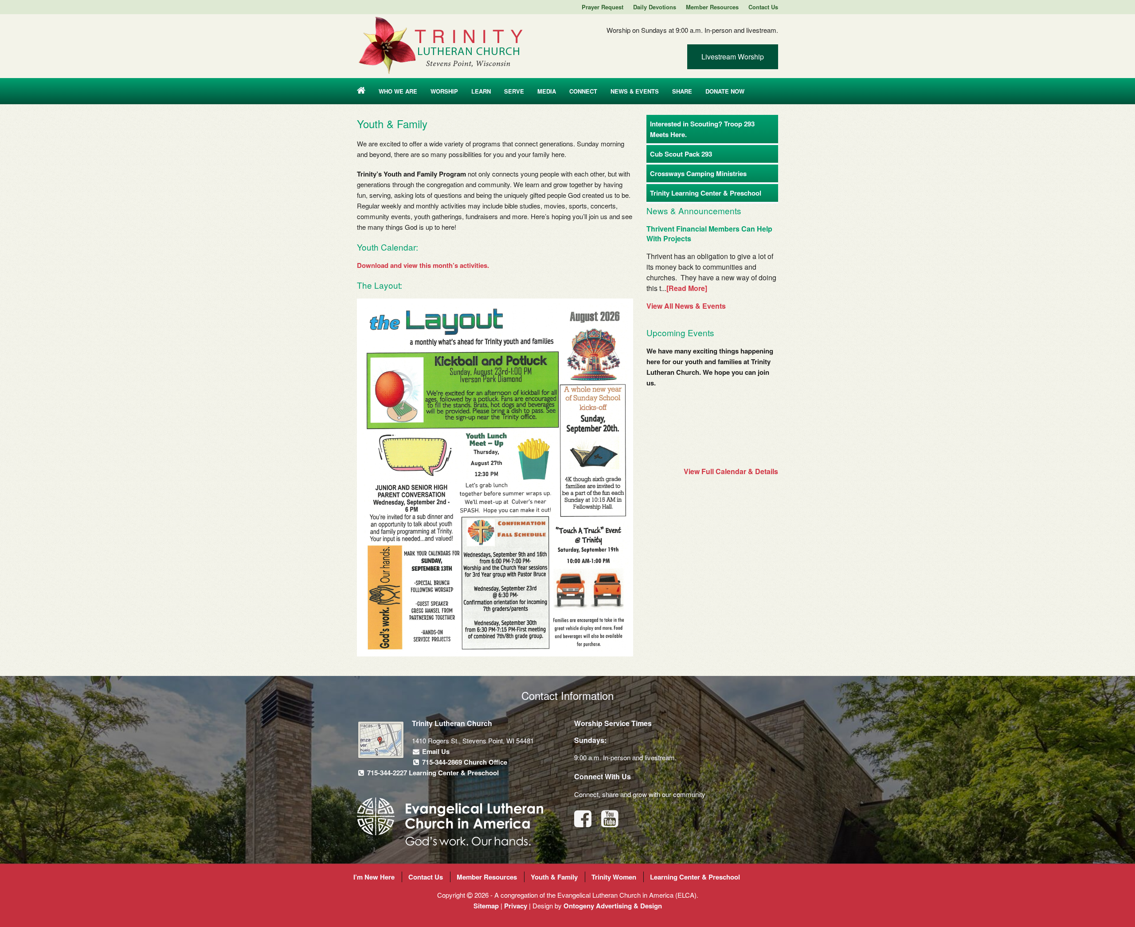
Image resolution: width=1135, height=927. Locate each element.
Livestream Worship (732, 56)
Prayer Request (602, 7)
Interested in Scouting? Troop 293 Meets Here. (702, 129)
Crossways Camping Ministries (698, 173)
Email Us (435, 751)
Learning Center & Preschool (695, 877)
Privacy (515, 906)
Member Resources (712, 7)
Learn (481, 91)
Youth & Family (554, 877)
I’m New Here (374, 877)
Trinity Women (613, 877)
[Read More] (686, 288)
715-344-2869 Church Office (463, 762)
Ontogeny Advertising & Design (613, 906)
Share (682, 91)
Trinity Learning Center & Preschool (705, 193)
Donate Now (724, 91)
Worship (444, 91)
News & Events (635, 91)
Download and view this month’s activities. (423, 265)
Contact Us (763, 7)
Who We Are (398, 91)
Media (546, 91)
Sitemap (486, 906)
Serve (514, 91)
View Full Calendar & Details (731, 471)
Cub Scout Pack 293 (681, 154)
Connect (583, 91)
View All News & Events (686, 306)
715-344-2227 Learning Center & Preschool (432, 773)
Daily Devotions (654, 7)
